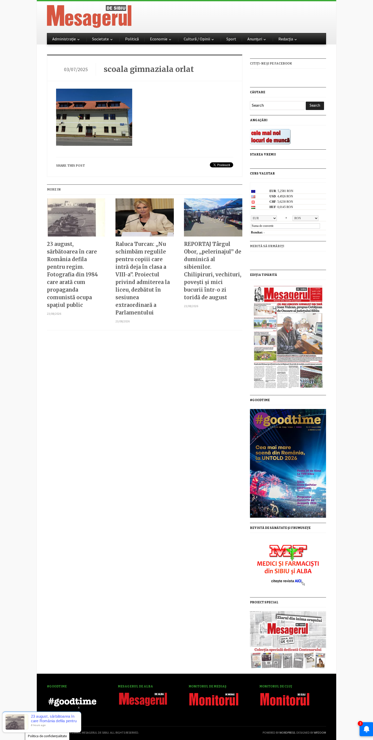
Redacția (285, 38)
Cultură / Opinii (197, 38)
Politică (132, 38)
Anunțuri (254, 38)
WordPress (287, 732)
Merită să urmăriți (267, 246)
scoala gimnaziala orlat (149, 69)
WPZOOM (320, 732)
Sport (231, 38)
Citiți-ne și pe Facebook (271, 63)
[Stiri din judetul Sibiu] (89, 15)
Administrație (64, 38)
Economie (158, 38)
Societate (100, 38)
